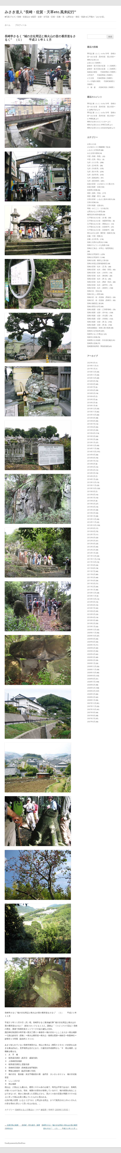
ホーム (7, 25)
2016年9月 (91, 381)
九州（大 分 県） (93, 162)
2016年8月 (91, 384)
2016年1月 (91, 405)
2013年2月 (91, 513)
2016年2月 (91, 402)
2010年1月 (91, 626)
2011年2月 (91, 586)
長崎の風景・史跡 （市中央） (98, 312)
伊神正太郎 (105, 124)
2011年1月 (91, 589)
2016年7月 (91, 387)
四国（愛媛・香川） (94, 196)
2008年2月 (91, 697)
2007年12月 (91, 703)
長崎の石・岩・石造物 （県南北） (99, 297)
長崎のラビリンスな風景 (96, 245)
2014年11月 (91, 448)
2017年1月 (91, 369)
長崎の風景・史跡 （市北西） (98, 315)
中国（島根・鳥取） (94, 156)
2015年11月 (91, 411)
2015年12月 (91, 408)
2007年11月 (91, 706)
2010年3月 (91, 620)
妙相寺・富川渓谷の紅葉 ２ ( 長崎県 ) (101, 66)
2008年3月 (91, 694)
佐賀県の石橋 (92, 190)
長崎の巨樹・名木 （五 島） (97, 266)
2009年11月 (91, 632)
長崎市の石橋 (92, 337)
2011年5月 (91, 577)
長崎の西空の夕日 (93, 306)
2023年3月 (91, 362)
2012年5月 (91, 540)
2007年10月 (91, 709)
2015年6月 (91, 427)
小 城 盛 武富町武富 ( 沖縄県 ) (100, 87)
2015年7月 (91, 424)
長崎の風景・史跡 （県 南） (97, 325)
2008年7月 (91, 682)
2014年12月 (91, 445)
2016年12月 (91, 372)
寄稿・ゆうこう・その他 (96, 208)
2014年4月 (91, 470)
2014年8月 (91, 458)
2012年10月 (91, 525)
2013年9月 (91, 491)
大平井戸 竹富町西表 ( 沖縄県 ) (100, 75)
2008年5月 (91, 688)
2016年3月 (91, 399)
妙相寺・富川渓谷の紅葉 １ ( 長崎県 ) (101, 69)
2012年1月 (91, 553)
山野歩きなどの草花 (94, 211)
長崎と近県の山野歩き (95, 242)
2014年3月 (91, 473)
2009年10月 (91, 636)
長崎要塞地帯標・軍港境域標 (98, 346)
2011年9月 (91, 565)
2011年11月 (91, 559)
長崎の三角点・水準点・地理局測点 (100, 248)
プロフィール (20, 25)
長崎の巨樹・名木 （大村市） (98, 272)
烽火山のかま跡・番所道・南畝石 (99, 233)
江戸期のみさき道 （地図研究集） (99, 221)
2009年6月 (91, 648)
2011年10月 (91, 562)
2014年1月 (91, 479)
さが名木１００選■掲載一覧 (97, 147)
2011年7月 (91, 571)
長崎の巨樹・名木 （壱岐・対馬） (99, 269)
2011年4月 (91, 580)
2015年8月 (91, 421)
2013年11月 (91, 485)
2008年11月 (91, 669)
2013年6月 (91, 501)
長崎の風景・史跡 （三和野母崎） (99, 309)
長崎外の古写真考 (93, 331)
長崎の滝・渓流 (93, 291)
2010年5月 (91, 614)
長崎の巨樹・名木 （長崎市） (98, 288)
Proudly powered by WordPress (15, 1143)
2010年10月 (91, 599)
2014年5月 (91, 467)
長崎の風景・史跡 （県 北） (97, 322)
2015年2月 (91, 439)
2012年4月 (91, 543)
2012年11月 (91, 522)
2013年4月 (91, 507)
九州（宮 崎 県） (93, 165)
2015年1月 (91, 442)
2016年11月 (91, 375)
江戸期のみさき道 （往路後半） (99, 230)
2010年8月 (91, 605)
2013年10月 (91, 488)
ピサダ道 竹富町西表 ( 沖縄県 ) (100, 78)
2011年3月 (91, 583)
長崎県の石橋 (92, 343)
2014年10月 (91, 451)
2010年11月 (91, 596)
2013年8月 (91, 494)
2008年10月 (91, 672)
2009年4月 (91, 654)
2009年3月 (91, 657)
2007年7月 (91, 718)
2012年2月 (91, 550)
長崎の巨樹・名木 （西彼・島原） (99, 282)
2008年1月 (91, 700)
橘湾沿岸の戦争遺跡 (94, 214)
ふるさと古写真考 (93, 150)
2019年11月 (91, 365)
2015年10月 (91, 415)
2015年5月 (91, 430)
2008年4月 (91, 691)
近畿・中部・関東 (93, 236)
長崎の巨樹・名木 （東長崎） (98, 276)
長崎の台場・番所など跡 (96, 260)
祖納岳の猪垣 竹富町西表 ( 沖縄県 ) (101, 72)
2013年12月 (91, 482)
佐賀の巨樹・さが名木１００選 (98, 184)
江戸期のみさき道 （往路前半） (99, 227)
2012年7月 (91, 534)
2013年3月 (91, 510)
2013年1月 (91, 516)
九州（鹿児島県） (93, 181)
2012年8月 (91, 531)
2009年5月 (91, 651)
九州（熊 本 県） (93, 171)
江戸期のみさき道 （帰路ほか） (99, 224)
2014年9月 (91, 454)
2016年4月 (91, 396)
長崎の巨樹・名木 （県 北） (97, 279)
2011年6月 (91, 574)
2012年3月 (91, 547)
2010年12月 (91, 593)
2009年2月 (91, 660)
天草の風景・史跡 (93, 205)
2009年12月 (91, 629)
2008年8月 (91, 679)
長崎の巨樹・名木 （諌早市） (98, 285)
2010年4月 (91, 617)
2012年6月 (91, 537)
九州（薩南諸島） (93, 178)
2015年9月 (91, 418)
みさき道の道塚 (93, 153)
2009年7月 (91, 645)
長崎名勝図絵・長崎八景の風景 (98, 328)
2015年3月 (91, 436)
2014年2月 (91, 476)
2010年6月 (91, 611)
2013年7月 (91, 497)
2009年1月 (91, 663)
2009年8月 (91, 642)
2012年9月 (91, 528)
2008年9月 (91, 675)
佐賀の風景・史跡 (93, 187)
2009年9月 (91, 639)
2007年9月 (91, 712)
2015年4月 (91, 433)
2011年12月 (91, 556)
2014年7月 (91, 461)
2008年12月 (91, 666)
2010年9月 (91, 602)
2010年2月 (91, 623)
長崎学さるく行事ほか (24, 1109)
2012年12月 (91, 519)
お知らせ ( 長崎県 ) (94, 63)
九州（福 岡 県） (93, 174)
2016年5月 (91, 393)
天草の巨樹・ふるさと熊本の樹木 (99, 199)
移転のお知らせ (93, 60)
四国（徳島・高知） (94, 193)
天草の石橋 (91, 202)
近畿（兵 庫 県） (93, 239)
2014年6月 (91, 464)
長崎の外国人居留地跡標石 (97, 263)
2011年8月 (91, 568)
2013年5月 (91, 504)
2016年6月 (91, 390)
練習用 (43, 1109)
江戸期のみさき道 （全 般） (97, 217)
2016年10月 (91, 378)
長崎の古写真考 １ (94, 254)
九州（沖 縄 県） (93, 168)
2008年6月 (91, 685)
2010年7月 (91, 608)
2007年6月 (91, 721)
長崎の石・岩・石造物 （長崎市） (99, 300)
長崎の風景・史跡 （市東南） (98, 319)
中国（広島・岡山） (94, 159)
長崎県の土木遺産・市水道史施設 (99, 340)
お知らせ (90, 144)
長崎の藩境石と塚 (93, 303)
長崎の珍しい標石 (93, 294)
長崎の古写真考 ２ (94, 257)
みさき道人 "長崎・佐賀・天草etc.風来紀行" (40, 11)
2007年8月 (91, 715)
